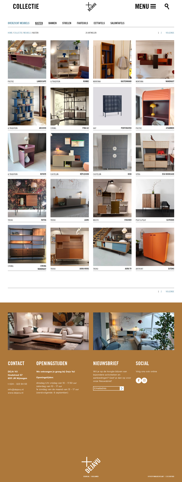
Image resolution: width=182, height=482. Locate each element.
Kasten (39, 23)
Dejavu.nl (86, 476)
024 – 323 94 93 (18, 384)
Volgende (170, 33)
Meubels (27, 33)
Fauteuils (82, 23)
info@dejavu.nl (16, 390)
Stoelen (66, 23)
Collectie (26, 7)
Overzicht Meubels (18, 23)
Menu (142, 7)
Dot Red (171, 476)
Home (10, 33)
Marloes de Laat (159, 476)
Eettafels (99, 23)
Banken (52, 23)
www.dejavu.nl (15, 393)
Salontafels (117, 23)
